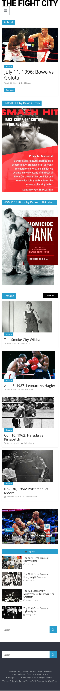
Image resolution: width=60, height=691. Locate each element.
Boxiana (9, 66)
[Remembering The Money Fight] (30, 511)
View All (50, 295)
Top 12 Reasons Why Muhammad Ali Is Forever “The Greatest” (38, 593)
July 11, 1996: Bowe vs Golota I (29, 75)
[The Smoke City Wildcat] (27, 302)
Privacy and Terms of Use (21, 674)
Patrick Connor (31, 496)
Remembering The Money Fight (30, 535)
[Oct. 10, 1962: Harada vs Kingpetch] (28, 398)
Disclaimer (37, 674)
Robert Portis (25, 343)
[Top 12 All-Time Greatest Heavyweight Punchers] (12, 571)
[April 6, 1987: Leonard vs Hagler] (28, 352)
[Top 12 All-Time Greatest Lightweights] (12, 606)
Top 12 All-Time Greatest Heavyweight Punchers (35, 575)
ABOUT (46, 674)
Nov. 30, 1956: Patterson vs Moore (26, 490)
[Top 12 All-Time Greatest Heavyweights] (12, 555)
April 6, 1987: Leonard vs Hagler (29, 385)
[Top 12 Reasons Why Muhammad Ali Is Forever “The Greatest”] (12, 588)
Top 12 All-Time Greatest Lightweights (35, 610)
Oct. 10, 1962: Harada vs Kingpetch (23, 437)
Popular (31, 551)
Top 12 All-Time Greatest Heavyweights (35, 559)
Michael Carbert (27, 389)
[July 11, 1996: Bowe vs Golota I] (30, 29)
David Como (26, 83)
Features (9, 530)
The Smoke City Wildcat (23, 339)
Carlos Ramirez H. (31, 539)
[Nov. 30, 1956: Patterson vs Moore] (27, 451)
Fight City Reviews (45, 671)
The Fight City (14, 671)
